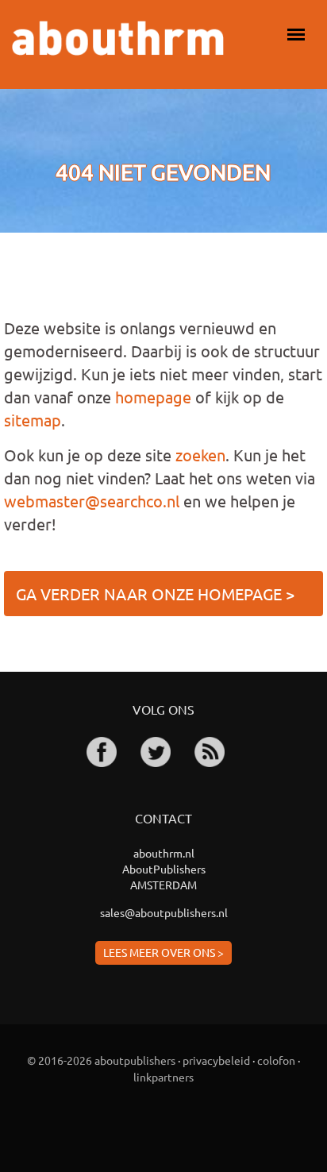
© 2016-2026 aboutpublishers (101, 1060)
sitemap (32, 420)
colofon (276, 1060)
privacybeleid (216, 1060)
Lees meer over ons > (163, 952)
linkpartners (163, 1077)
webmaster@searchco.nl (91, 501)
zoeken (200, 455)
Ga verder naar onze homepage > (155, 593)
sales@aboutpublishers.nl (164, 912)
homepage (153, 397)
